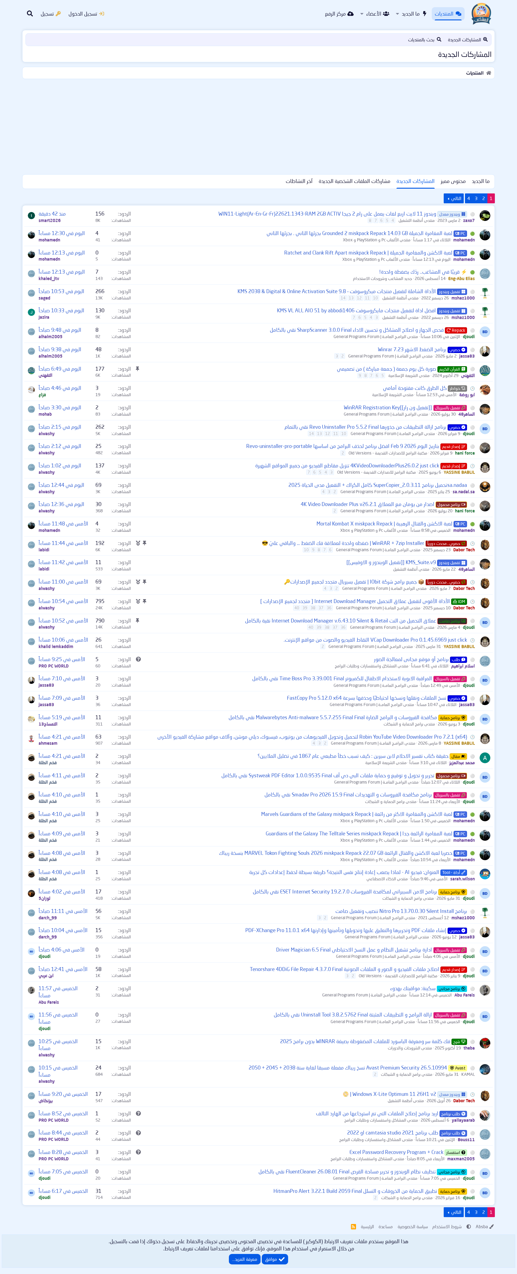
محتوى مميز (453, 181)
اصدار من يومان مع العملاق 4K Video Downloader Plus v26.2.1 (367, 504)
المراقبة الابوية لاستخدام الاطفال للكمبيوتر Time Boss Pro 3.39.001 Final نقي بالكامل (342, 678)
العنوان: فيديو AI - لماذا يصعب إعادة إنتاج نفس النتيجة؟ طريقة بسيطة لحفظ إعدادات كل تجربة (344, 872)
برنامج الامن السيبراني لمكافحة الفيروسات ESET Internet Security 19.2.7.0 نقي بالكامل (345, 891)
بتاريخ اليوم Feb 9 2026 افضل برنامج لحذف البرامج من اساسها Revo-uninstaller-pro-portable (342, 446)
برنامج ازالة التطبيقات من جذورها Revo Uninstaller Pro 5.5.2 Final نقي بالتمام (365, 427)
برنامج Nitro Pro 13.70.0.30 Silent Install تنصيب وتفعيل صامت (401, 911)
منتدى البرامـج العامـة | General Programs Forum (376, 336)
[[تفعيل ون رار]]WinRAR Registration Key (388, 407)
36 (329, 607)
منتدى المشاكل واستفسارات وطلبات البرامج (371, 665)
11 (367, 298)
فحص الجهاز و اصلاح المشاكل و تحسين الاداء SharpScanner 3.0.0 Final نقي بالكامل (357, 330)
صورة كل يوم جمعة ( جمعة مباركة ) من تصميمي (386, 369)
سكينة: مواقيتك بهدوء (413, 988)
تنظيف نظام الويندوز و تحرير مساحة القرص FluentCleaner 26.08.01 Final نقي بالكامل (347, 1171)
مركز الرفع (335, 13)
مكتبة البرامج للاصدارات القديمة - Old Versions (388, 452)
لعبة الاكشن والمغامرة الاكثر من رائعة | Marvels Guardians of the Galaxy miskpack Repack (356, 814)
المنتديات (444, 13)
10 (375, 298)
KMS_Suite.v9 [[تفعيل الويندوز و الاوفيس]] (391, 562)
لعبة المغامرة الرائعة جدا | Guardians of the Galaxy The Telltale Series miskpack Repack (359, 833)
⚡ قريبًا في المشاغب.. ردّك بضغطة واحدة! (423, 272)
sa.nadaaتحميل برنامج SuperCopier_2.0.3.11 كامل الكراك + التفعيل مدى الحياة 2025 (377, 485)
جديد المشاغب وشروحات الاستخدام (382, 278)
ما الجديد (411, 13)
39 (304, 607)
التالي (456, 198)
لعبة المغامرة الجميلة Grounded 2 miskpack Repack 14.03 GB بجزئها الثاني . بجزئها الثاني (359, 233)
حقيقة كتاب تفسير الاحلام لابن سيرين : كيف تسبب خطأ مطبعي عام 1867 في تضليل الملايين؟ (353, 756)
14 (343, 298)
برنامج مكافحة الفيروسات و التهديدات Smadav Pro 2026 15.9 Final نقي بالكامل (348, 794)
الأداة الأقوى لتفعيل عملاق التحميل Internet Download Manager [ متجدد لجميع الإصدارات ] (355, 601)
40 (296, 607)
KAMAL (468, 1074)
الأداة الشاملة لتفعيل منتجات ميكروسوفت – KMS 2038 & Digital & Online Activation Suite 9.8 (337, 291)
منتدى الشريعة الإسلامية (409, 375)
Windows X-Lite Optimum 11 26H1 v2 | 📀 (389, 1094)
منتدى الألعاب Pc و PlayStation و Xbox (376, 239)
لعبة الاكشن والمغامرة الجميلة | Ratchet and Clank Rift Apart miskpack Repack (368, 252)
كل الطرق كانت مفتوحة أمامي (415, 388)
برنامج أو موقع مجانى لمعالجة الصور (411, 659)
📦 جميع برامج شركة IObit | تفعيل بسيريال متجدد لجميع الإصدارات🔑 (354, 581)
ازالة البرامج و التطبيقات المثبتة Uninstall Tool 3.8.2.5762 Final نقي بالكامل (353, 1014)
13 (351, 298)
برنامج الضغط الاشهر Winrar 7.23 (412, 349)
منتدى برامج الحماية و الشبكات (409, 723)
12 (359, 298)
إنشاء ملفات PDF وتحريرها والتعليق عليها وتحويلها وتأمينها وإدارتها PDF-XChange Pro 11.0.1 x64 (345, 930)
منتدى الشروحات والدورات (410, 1047)
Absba (482, 1226)
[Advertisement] (258, 125)
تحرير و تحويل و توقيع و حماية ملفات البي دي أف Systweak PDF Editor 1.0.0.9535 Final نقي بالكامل (327, 775)
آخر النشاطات (299, 181)
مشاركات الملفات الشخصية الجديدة (354, 181)
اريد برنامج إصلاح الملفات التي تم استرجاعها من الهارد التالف (377, 1113)
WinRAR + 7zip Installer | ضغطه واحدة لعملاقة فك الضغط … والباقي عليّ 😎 (343, 543)
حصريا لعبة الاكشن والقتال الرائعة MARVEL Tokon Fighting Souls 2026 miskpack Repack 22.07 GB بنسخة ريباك (335, 853)
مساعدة (385, 1226)
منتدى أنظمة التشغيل (417, 220)
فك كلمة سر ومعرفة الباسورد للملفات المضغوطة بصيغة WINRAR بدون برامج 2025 (365, 1041)
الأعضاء (373, 13)
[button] (397, 13)
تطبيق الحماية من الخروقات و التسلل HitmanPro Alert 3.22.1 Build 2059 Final (355, 1191)
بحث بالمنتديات (421, 39)
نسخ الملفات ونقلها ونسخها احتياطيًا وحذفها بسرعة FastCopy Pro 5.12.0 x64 (366, 698)
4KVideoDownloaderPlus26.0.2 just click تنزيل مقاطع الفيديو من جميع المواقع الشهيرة (347, 465)
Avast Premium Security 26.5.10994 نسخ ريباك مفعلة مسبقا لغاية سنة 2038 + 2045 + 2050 (348, 1067)
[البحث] (30, 13)
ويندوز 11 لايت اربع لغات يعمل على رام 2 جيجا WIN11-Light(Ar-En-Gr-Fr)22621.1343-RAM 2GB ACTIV (327, 213)
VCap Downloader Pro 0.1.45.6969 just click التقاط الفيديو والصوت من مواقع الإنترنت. (375, 640)
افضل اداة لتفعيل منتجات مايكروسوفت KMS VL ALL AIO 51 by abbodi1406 (356, 310)
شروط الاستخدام (447, 1226)
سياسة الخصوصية (413, 1226)
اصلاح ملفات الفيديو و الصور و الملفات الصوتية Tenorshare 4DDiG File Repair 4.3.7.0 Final (344, 969)
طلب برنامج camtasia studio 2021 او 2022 (392, 1132)
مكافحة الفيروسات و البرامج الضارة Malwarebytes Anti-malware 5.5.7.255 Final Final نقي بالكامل (333, 717)
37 (321, 607)
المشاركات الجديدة (464, 39)
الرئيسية (367, 1226)
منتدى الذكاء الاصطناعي (387, 878)
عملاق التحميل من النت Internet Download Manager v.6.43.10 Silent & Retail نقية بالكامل (340, 620)
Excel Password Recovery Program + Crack (396, 1152)
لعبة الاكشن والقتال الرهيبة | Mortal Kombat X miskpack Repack (384, 523)
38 (313, 607)
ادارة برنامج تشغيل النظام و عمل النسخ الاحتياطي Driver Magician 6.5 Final (354, 949)
